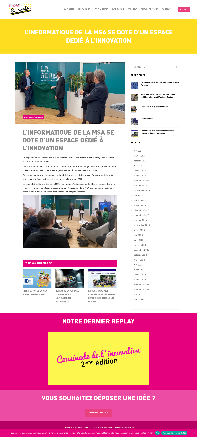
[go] (176, 67)
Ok (157, 433)
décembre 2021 (141, 285)
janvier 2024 (140, 205)
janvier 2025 (140, 176)
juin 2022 (138, 265)
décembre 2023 (141, 210)
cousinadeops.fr (72, 428)
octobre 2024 (140, 186)
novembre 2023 (141, 215)
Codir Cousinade (147, 119)
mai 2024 (138, 196)
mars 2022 (139, 270)
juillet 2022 (139, 260)
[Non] (193, 433)
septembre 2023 (142, 225)
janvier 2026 (140, 156)
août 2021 (139, 295)
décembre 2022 (141, 250)
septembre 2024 (142, 191)
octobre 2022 (140, 255)
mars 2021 (139, 300)
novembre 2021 (141, 290)
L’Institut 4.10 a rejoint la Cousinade (154, 107)
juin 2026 (138, 151)
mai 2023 (138, 235)
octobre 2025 (140, 161)
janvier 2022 (140, 280)
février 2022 (140, 275)
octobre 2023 (140, 220)
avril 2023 (139, 240)
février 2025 (140, 171)
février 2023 (140, 245)
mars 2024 (139, 200)
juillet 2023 (139, 230)
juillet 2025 (139, 166)
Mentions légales (124, 428)
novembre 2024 (141, 181)
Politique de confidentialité (174, 433)
